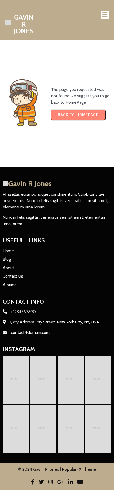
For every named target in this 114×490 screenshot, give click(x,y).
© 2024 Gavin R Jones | (40, 469)
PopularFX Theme (79, 469)
